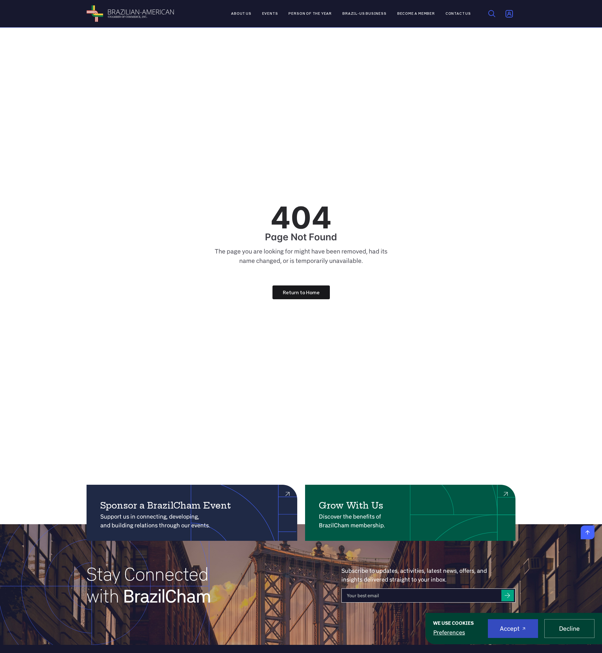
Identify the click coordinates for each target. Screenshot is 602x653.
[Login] (509, 14)
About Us (241, 13)
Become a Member (416, 13)
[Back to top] (587, 532)
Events (270, 13)
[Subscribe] (507, 595)
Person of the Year (310, 13)
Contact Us (458, 13)
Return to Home (301, 292)
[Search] (492, 14)
